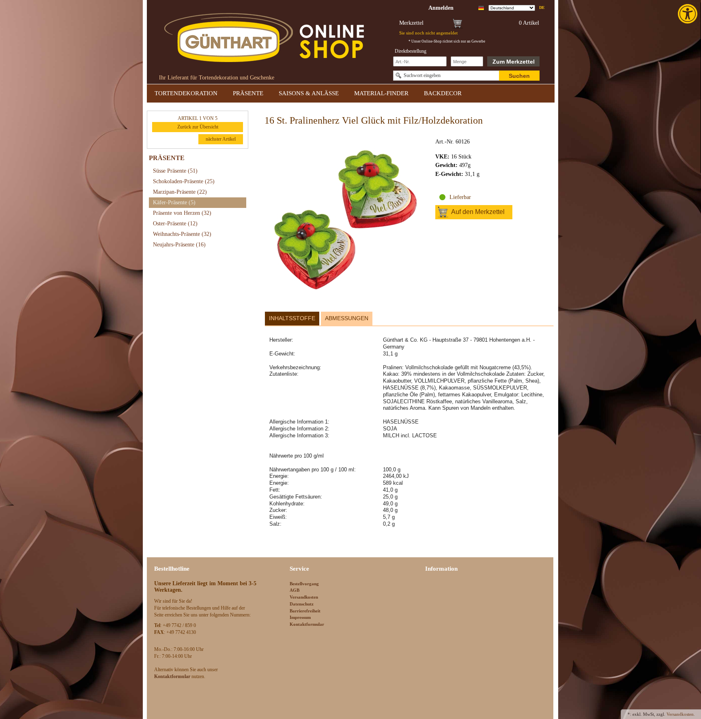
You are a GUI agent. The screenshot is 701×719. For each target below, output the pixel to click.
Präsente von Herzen (182, 213)
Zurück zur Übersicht (197, 127)
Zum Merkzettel (513, 61)
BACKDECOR (443, 93)
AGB (294, 590)
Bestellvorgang (304, 583)
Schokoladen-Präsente (184, 181)
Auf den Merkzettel (478, 211)
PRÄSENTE (248, 93)
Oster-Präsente (175, 223)
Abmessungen (346, 318)
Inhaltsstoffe (292, 318)
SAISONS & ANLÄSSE (309, 93)
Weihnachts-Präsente (182, 234)
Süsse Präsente (175, 171)
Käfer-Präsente (174, 202)
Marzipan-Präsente (180, 192)
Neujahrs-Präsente (179, 245)
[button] (688, 13)
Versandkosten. (681, 714)
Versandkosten (304, 597)
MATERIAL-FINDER (381, 93)
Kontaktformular (307, 624)
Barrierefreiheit (305, 610)
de (542, 7)
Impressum (300, 617)
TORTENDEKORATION (186, 93)
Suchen (519, 76)
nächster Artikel (221, 139)
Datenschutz (302, 603)
